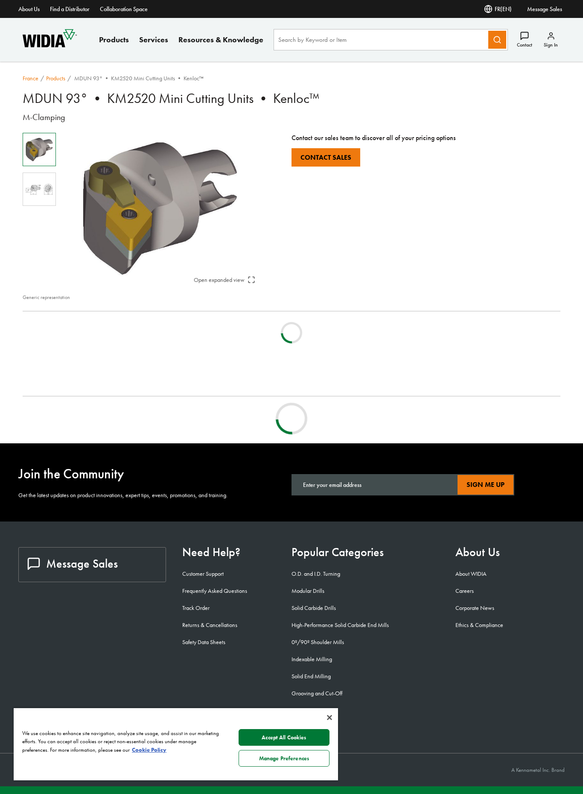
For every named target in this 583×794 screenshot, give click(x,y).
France (30, 78)
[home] (50, 45)
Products (114, 39)
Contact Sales (325, 157)
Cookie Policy (149, 749)
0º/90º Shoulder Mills (318, 642)
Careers (464, 591)
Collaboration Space (124, 9)
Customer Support (203, 573)
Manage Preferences (284, 758)
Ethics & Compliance (479, 625)
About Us (29, 9)
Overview (52, 418)
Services (153, 39)
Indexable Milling (312, 659)
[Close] (329, 717)
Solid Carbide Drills (314, 608)
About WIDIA (471, 573)
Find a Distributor (70, 9)
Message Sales (544, 9)
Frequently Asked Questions (214, 591)
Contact (524, 44)
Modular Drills (308, 591)
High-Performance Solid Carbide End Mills (340, 625)
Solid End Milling (311, 676)
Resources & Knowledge (220, 39)
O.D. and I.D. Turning (316, 573)
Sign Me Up (485, 484)
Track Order (196, 608)
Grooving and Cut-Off (317, 693)
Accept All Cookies (284, 737)
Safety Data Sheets (203, 642)
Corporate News (474, 608)
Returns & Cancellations (209, 625)
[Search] (497, 40)
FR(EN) (503, 9)
